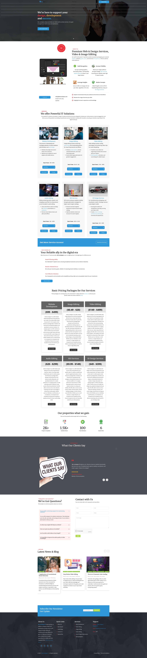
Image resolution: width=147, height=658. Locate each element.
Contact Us (73, 10)
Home (73, 1)
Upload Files (104, 1)
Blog (73, 16)
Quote (73, 7)
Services (74, 4)
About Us (73, 13)
